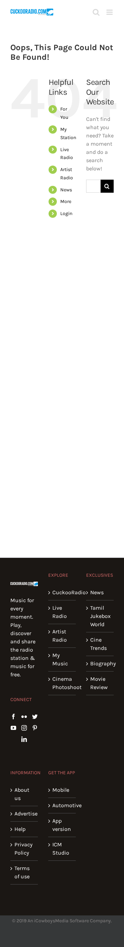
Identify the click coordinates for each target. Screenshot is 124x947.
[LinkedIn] (24, 739)
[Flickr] (24, 716)
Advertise (24, 813)
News (66, 190)
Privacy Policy (23, 848)
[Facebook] (13, 716)
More (65, 201)
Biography (100, 663)
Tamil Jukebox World (100, 616)
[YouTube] (13, 728)
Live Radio (59, 612)
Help (19, 829)
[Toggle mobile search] (96, 12)
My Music (60, 659)
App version (61, 825)
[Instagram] (24, 728)
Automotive (62, 805)
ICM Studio (60, 848)
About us (21, 794)
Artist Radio (59, 635)
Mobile (60, 790)
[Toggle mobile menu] (110, 12)
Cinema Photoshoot (62, 683)
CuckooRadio (62, 592)
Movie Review (99, 683)
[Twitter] (35, 716)
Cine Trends (98, 643)
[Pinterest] (35, 728)
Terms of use (22, 872)
